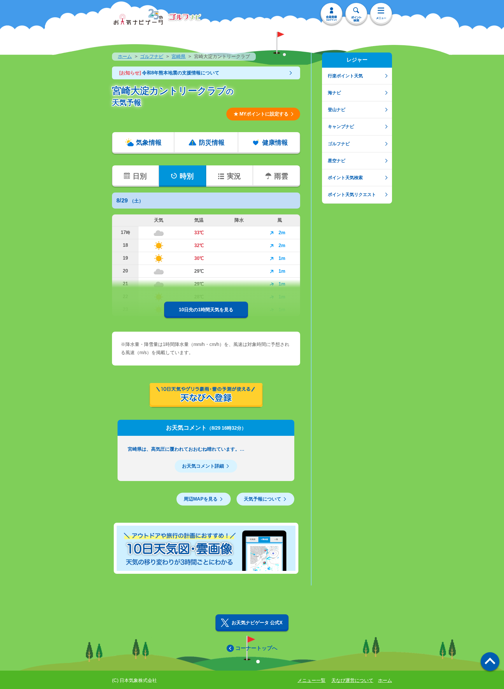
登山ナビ (336, 109)
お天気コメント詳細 (203, 466)
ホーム (125, 56)
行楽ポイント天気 (345, 75)
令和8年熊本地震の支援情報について (169, 72)
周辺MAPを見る (201, 498)
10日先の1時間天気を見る (206, 309)
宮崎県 (179, 56)
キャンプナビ (341, 126)
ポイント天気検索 (345, 177)
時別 (187, 176)
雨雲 (281, 176)
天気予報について (262, 498)
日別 (140, 176)
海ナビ (334, 92)
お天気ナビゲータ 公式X (257, 622)
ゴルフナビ (151, 56)
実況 (234, 176)
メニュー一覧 (312, 680)
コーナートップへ (256, 648)
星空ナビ (336, 160)
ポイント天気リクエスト (352, 194)
